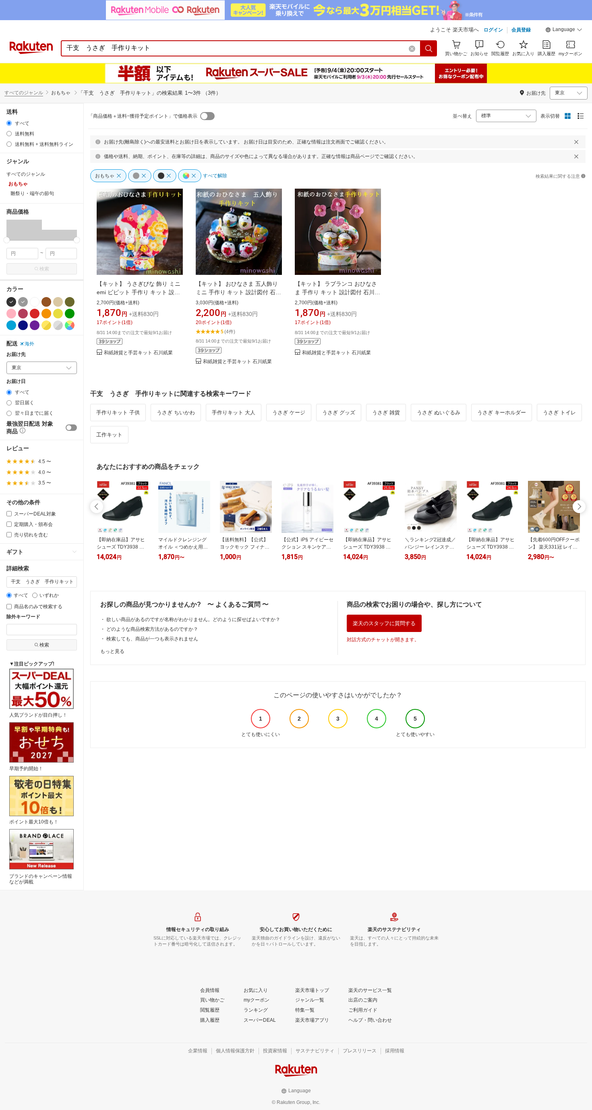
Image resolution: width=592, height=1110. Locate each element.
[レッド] (34, 313)
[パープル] (34, 325)
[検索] (429, 48)
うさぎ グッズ (338, 412)
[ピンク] (11, 313)
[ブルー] (11, 325)
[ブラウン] (46, 302)
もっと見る (112, 651)
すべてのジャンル (23, 93)
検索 (44, 269)
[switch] (71, 427)
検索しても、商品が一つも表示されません (152, 639)
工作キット (109, 435)
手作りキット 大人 (233, 412)
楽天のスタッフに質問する (384, 623)
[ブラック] (11, 302)
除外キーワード (23, 616)
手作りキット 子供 (118, 412)
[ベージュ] (58, 302)
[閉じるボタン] (576, 141)
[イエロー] (58, 313)
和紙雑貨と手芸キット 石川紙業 (138, 352)
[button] (563, 30)
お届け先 (16, 354)
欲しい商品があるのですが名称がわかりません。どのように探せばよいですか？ (193, 619)
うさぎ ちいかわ (176, 412)
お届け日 (16, 381)
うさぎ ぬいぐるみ (438, 412)
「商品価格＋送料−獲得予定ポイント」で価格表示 (142, 116)
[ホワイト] (34, 302)
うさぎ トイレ (559, 412)
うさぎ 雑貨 (386, 412)
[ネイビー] (23, 325)
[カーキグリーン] (70, 302)
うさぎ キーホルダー (501, 412)
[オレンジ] (46, 313)
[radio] (9, 123)
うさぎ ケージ (288, 412)
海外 (29, 344)
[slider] (7, 240)
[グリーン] (70, 313)
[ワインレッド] (23, 313)
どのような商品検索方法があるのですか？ (152, 629)
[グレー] (23, 302)
